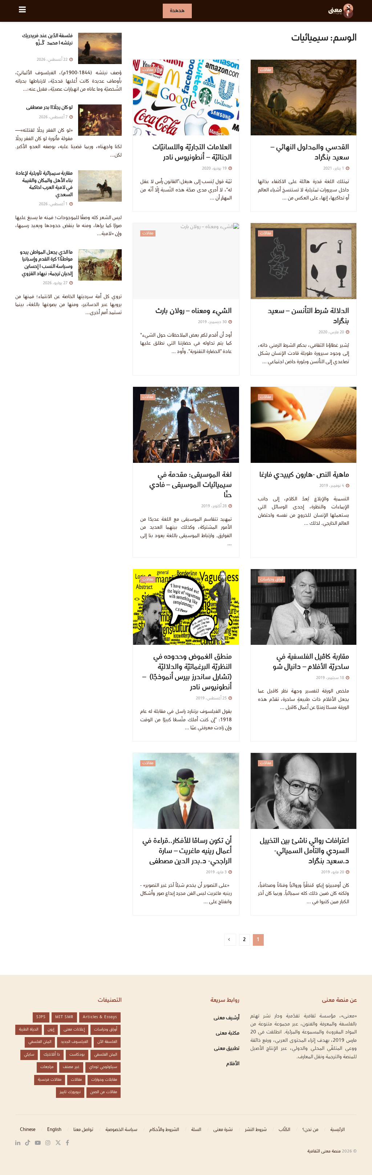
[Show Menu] (22, 11)
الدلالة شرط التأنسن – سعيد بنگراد (308, 316)
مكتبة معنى (227, 1033)
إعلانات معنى (74, 1029)
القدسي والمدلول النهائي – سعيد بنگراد (310, 152)
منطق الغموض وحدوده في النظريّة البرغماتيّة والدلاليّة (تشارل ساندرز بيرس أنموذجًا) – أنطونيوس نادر (187, 672)
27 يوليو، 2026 (56, 283)
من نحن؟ (310, 1129)
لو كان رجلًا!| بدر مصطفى (49, 108)
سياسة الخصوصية (121, 1129)
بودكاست (77, 1054)
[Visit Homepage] (340, 11)
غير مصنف (71, 1067)
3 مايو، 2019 (217, 872)
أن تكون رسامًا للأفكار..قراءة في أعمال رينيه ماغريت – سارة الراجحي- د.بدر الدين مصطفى (186, 851)
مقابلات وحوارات (104, 1079)
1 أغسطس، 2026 (54, 204)
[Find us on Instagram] (47, 1143)
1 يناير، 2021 (334, 168)
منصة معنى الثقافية (324, 1151)
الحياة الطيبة (28, 1029)
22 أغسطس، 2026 (53, 59)
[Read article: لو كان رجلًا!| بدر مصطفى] (100, 120)
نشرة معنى (223, 1129)
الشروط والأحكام (164, 1129)
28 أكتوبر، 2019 (214, 506)
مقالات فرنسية (49, 1079)
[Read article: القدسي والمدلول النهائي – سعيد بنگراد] (303, 97)
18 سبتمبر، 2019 (330, 678)
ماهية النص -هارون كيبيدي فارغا (304, 475)
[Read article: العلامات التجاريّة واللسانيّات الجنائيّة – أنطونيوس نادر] (186, 97)
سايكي (29, 1054)
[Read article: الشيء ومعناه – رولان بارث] (186, 261)
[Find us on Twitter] (58, 1143)
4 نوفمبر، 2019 (332, 486)
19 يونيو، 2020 (215, 168)
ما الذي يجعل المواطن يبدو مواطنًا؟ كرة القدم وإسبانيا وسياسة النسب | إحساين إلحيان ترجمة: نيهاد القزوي (46, 263)
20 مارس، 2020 (332, 332)
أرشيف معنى (226, 1018)
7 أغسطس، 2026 (54, 117)
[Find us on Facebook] (67, 1143)
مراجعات (46, 1067)
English (54, 1129)
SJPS (41, 1017)
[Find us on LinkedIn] (17, 1143)
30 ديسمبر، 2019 (213, 322)
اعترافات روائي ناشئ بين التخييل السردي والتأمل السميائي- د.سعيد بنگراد (304, 851)
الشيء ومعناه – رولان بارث (193, 311)
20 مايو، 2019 (333, 872)
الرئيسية (337, 1129)
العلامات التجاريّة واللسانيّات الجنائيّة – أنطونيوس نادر (192, 152)
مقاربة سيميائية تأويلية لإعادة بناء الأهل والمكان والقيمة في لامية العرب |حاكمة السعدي (44, 184)
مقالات (265, 70)
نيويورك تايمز (70, 1092)
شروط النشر (256, 1129)
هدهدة (177, 10)
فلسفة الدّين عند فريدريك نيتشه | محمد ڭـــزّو (47, 43)
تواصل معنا (83, 1129)
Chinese (27, 1129)
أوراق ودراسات (271, 579)
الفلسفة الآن (107, 1042)
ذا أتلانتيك (52, 1054)
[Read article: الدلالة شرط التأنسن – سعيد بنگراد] (303, 261)
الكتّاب (284, 1129)
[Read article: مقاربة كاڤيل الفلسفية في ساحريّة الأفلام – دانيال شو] (303, 607)
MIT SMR (64, 1017)
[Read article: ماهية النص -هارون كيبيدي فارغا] (303, 425)
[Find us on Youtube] (38, 1143)
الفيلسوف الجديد (74, 1042)
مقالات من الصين (103, 1092)
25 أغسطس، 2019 (212, 698)
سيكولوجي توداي (103, 1067)
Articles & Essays (100, 1017)
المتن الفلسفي (39, 1042)
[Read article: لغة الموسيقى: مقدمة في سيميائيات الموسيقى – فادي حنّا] (186, 425)
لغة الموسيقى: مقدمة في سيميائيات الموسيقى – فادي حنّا (190, 485)
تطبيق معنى (226, 1049)
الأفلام (232, 1064)
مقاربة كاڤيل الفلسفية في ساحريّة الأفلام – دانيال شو (311, 662)
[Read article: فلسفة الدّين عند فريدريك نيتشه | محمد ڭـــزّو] (100, 48)
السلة (196, 1129)
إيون (51, 1029)
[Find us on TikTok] (27, 1143)
